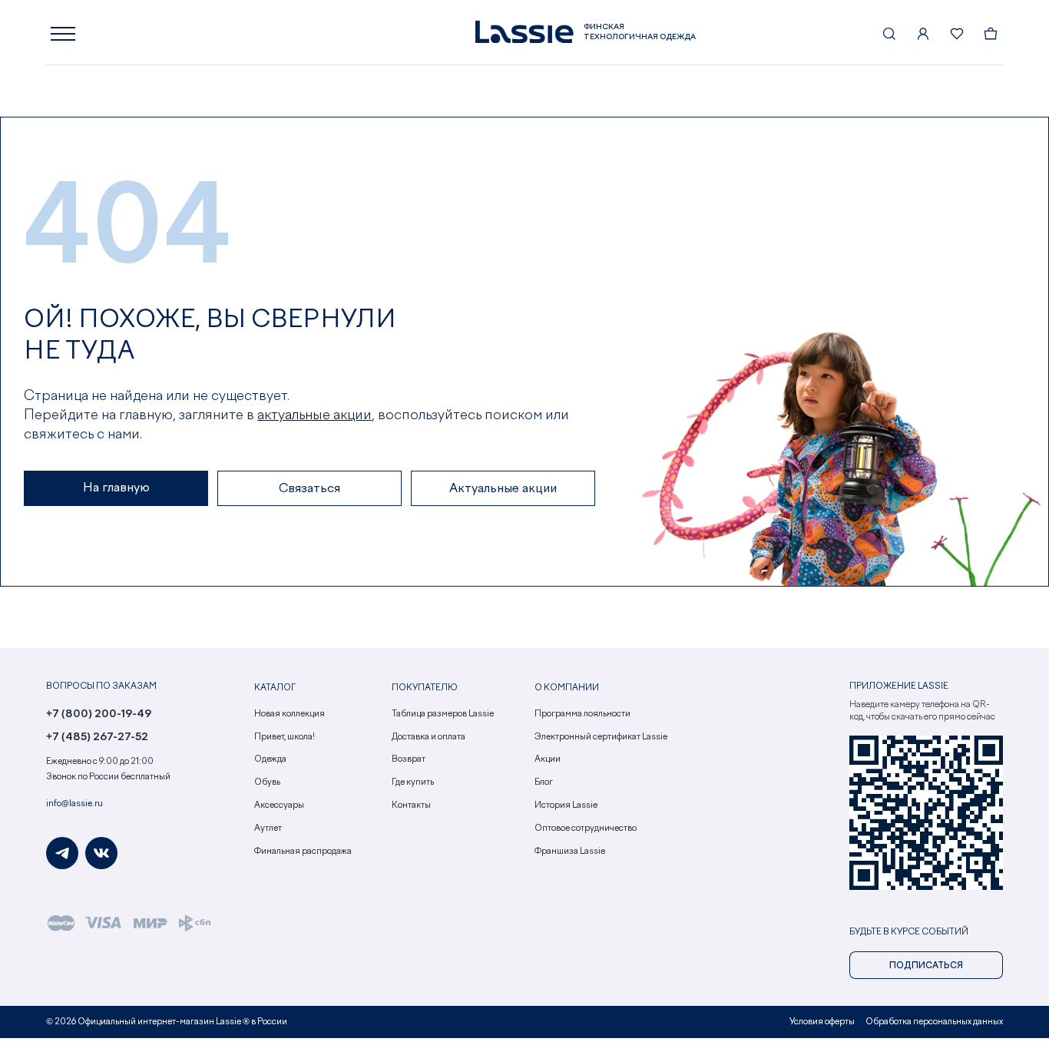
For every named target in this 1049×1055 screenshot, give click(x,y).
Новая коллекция (289, 714)
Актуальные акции (503, 489)
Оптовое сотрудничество (585, 828)
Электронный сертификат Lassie (600, 737)
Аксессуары (279, 805)
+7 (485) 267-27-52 (97, 737)
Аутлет (268, 828)
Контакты (411, 805)
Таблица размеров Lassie (443, 714)
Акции (547, 759)
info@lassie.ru (74, 804)
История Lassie (565, 805)
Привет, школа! (284, 737)
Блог (543, 782)
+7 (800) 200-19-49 (98, 714)
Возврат (408, 759)
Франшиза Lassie (569, 851)
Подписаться (926, 966)
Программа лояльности (582, 714)
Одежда (270, 759)
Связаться (309, 489)
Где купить (413, 782)
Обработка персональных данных (934, 1022)
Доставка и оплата (428, 737)
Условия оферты (822, 1022)
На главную (116, 488)
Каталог (275, 688)
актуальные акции (314, 415)
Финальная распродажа (303, 851)
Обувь (267, 782)
